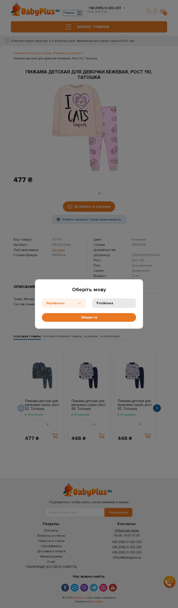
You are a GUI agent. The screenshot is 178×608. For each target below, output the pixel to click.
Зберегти (89, 317)
